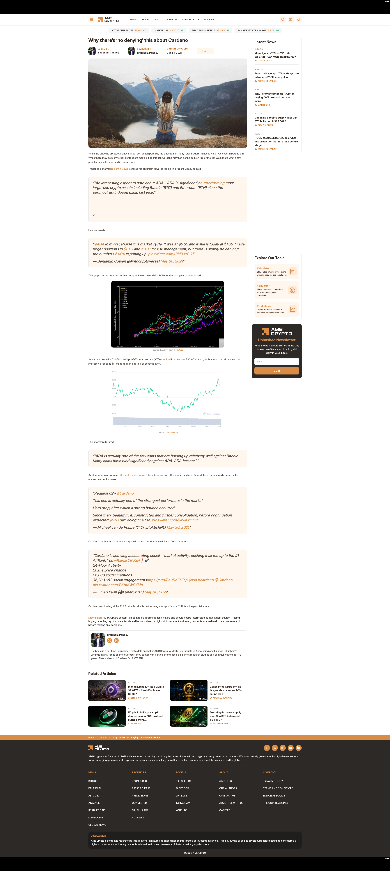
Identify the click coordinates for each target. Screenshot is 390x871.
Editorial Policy (274, 795)
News (133, 19)
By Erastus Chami (219, 723)
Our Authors (228, 788)
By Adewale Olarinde (221, 698)
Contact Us (227, 795)
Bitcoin (214, 708)
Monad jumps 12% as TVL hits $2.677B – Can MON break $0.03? (146, 690)
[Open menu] (91, 19)
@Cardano (223, 580)
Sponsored (139, 780)
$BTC (145, 249)
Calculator (190, 19)
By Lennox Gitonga (138, 698)
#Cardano (125, 493)
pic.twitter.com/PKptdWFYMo (118, 585)
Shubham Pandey (108, 52)
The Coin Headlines (276, 802)
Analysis (94, 802)
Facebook (182, 788)
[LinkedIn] (116, 640)
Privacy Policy (273, 780)
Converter (170, 19)
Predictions (150, 19)
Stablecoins (96, 810)
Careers (224, 810)
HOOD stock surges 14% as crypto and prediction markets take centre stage (276, 141)
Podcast (210, 19)
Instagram (183, 802)
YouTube (179, 350)
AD (386, 1)
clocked (166, 359)
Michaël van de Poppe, (133, 475)
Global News (97, 824)
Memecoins (95, 817)
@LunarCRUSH (127, 560)
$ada (192, 580)
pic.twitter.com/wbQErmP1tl (175, 520)
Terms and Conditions (278, 788)
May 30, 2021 (171, 261)
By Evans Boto (136, 723)
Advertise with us (231, 802)
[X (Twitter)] (109, 640)
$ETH (128, 249)
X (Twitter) (183, 780)
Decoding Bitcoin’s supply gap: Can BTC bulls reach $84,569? (225, 716)
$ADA (99, 244)
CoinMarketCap (171, 432)
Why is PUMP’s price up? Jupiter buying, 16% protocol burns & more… (145, 716)
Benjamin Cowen (120, 168)
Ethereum (94, 788)
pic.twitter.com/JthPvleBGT (171, 254)
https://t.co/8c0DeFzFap (167, 580)
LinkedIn (181, 795)
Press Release (141, 788)
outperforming (212, 183)
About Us (225, 780)
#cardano (206, 580)
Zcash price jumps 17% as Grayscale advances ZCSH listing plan (226, 690)
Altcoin (132, 682)
